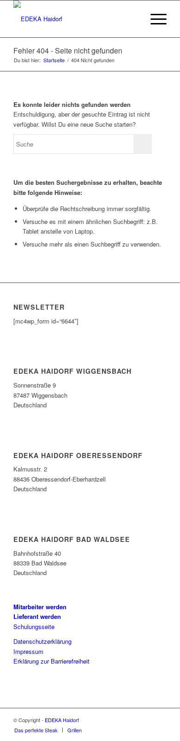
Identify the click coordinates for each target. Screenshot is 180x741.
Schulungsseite (33, 626)
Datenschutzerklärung (42, 641)
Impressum (28, 651)
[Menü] (154, 18)
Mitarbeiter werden (39, 606)
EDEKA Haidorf (62, 719)
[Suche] (132, 18)
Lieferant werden (37, 616)
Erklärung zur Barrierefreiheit (51, 661)
